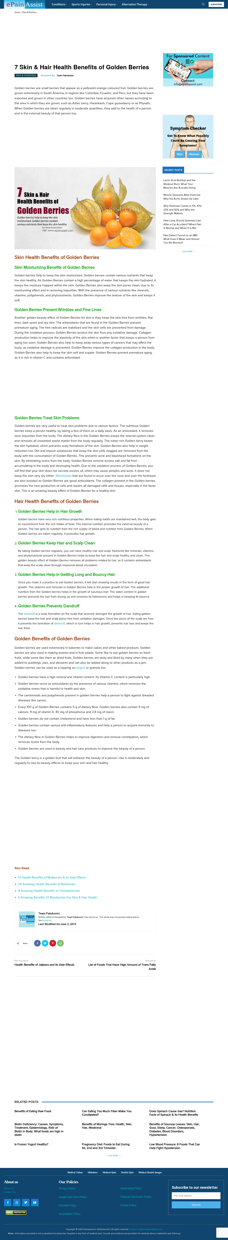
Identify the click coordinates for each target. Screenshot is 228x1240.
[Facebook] (37, 943)
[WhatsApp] (60, 943)
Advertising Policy (131, 1188)
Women (194, 154)
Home (17, 12)
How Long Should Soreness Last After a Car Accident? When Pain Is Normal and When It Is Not (182, 224)
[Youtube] (35, 1202)
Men (180, 154)
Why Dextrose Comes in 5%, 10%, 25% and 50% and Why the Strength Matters (182, 210)
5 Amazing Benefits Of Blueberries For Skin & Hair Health (57, 897)
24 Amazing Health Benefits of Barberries (46, 884)
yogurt (80, 667)
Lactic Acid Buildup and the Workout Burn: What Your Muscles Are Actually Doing (179, 184)
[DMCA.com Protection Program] (15, 1213)
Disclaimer (147, 1229)
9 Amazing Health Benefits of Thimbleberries (49, 890)
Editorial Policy (67, 1205)
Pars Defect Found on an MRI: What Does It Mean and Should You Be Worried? (181, 239)
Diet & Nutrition (29, 12)
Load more (187, 251)
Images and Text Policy (73, 1197)
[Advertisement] (85, 39)
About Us (9, 1188)
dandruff (29, 613)
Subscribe (196, 1205)
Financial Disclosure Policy (135, 1196)
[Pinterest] (52, 943)
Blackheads (64, 475)
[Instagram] (16, 1202)
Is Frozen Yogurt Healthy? (31, 1144)
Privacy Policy (67, 1188)
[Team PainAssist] (27, 919)
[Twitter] (45, 943)
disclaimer (47, 920)
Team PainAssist (65, 75)
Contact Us (10, 1192)
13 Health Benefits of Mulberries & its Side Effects (52, 877)
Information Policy (69, 1214)
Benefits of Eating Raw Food (33, 1111)
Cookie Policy (128, 1205)
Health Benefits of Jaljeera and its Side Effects (44, 964)
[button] (203, 3)
